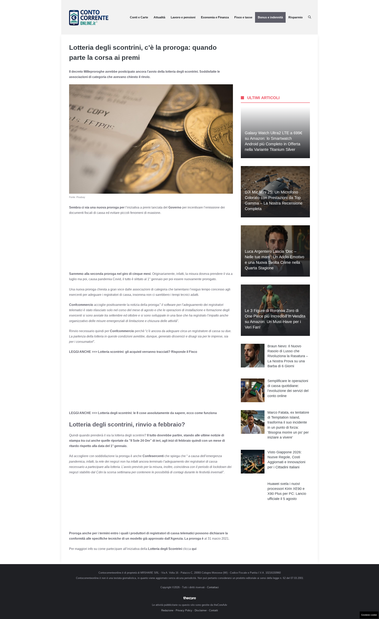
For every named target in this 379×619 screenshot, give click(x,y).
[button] (309, 17)
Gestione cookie (369, 615)
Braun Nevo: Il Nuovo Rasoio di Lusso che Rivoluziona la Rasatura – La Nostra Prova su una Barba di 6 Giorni (287, 356)
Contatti (213, 610)
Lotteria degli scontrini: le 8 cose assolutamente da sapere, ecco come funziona (157, 413)
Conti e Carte (139, 17)
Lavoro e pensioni (183, 17)
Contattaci (213, 587)
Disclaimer (201, 610)
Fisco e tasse (243, 17)
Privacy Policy (184, 610)
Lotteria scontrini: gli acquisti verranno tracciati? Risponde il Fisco (147, 351)
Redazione (167, 610)
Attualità (159, 17)
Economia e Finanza (215, 17)
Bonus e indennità (270, 17)
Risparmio (295, 17)
